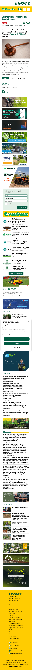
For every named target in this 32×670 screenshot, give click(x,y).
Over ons (11, 607)
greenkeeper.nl (20, 660)
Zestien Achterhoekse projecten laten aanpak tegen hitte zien (18, 536)
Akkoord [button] (17, 339)
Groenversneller (13, 609)
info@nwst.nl (14, 643)
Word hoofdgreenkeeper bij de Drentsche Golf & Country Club (20, 255)
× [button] (28, 321)
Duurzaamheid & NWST (16, 611)
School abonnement (14, 623)
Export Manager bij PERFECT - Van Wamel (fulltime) (20, 227)
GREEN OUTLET (9, 289)
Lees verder (16, 335)
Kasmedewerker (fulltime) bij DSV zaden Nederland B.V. (20, 248)
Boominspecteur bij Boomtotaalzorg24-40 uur (19, 267)
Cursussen (12, 613)
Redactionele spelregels (16, 625)
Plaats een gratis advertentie (11, 296)
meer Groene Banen (16, 273)
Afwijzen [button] (16, 343)
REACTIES (5, 84)
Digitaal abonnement (15, 617)
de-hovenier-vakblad (17, 651)
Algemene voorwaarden (16, 628)
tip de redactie (11, 92)
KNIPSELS (7, 431)
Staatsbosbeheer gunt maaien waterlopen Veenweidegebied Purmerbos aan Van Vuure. (15, 378)
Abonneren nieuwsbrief (15, 619)
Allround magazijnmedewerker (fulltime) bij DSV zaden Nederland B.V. (18, 220)
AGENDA (6, 312)
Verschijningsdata (14, 638)
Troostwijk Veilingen (17, 34)
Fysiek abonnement (14, 605)
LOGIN (5, 78)
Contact (11, 615)
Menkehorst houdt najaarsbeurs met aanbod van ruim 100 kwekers (19, 316)
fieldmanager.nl (10, 660)
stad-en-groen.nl (11, 662)
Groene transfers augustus (20, 507)
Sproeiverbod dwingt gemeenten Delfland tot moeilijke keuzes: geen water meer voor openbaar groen (20, 516)
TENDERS (7, 373)
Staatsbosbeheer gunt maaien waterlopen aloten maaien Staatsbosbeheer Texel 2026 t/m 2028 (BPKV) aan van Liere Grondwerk (15, 412)
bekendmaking (23, 66)
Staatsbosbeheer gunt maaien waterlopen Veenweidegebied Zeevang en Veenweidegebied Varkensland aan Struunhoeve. (15, 396)
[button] (16, 347)
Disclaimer (12, 630)
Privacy (11, 632)
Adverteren (12, 636)
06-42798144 (15, 648)
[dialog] (16, 335)
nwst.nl (21, 666)
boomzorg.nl (21, 662)
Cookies (11, 634)
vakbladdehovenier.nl (9, 664)
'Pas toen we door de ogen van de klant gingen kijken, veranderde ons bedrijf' (19, 529)
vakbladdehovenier (16, 653)
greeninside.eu (13, 666)
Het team (12, 621)
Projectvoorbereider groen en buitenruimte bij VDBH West (20, 233)
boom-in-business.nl (22, 664)
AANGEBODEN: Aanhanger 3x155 (12, 292)
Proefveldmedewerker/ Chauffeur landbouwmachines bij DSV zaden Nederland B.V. (19, 241)
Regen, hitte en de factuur (19, 522)
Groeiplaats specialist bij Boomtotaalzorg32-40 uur (19, 261)
